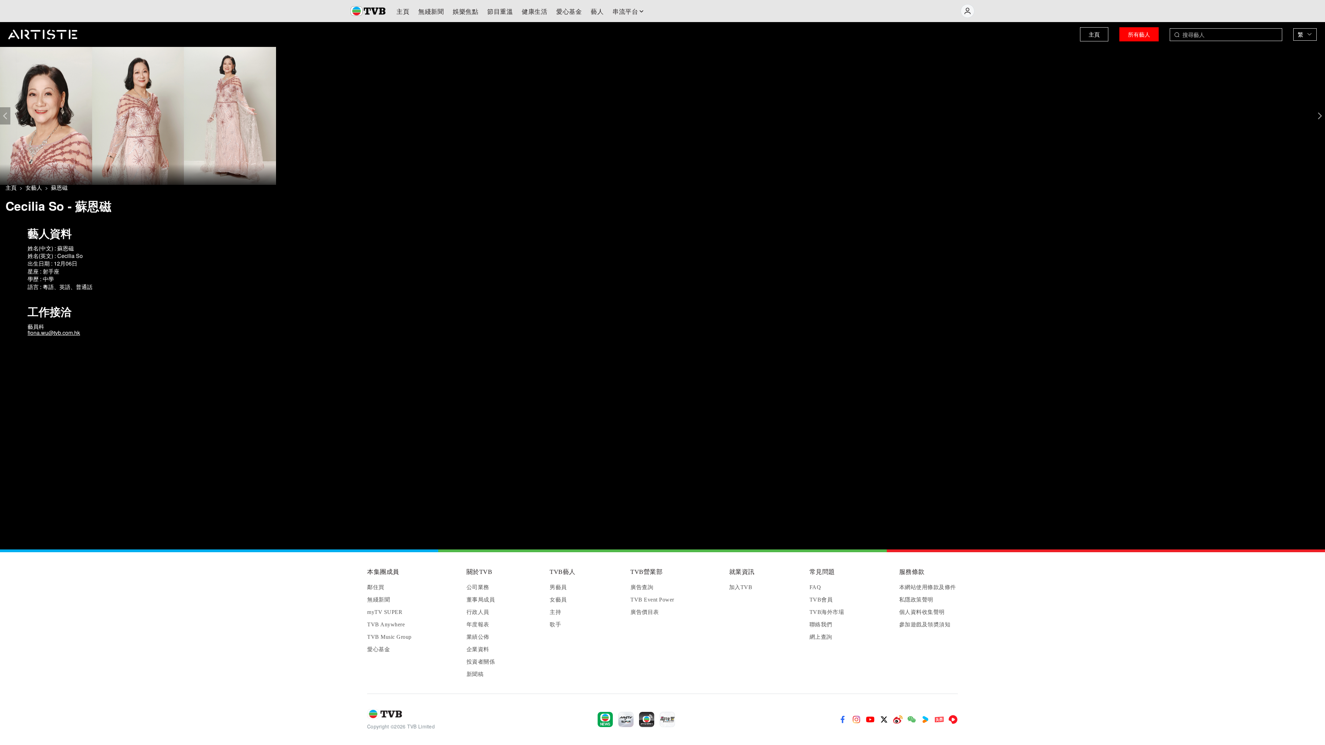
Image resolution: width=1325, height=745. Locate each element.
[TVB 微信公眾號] (911, 719)
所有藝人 (1139, 34)
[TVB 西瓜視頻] (953, 719)
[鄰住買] (667, 719)
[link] (11, 187)
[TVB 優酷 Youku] (925, 719)
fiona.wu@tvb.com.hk (54, 333)
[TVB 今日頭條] (939, 719)
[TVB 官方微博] (898, 719)
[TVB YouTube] (870, 719)
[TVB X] (884, 719)
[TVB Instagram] (856, 719)
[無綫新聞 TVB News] (605, 719)
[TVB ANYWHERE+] (646, 719)
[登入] (967, 11)
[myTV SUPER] (626, 719)
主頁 (1094, 34)
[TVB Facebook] (842, 719)
